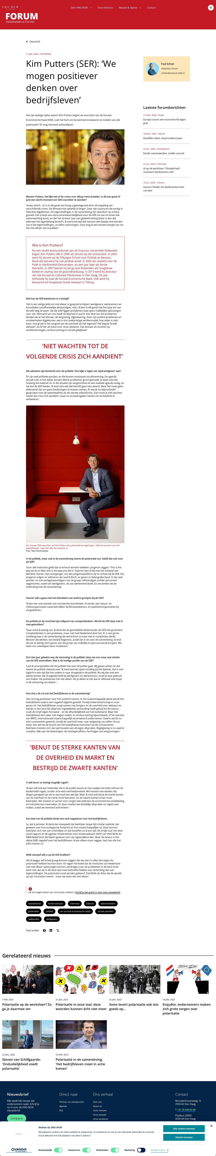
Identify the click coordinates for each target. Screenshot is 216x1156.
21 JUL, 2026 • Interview (154, 164)
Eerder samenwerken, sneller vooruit (163, 153)
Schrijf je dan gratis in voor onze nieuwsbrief (97, 892)
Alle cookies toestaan (184, 1128)
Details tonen (158, 1150)
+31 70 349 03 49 (186, 1109)
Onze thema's (105, 7)
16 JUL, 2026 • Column (154, 182)
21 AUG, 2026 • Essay (153, 115)
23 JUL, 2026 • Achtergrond (156, 148)
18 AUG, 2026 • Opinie (154, 133)
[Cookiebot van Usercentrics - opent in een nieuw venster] (19, 1150)
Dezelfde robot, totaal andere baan (162, 138)
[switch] (86, 1150)
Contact (151, 7)
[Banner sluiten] (211, 1126)
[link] (27, 991)
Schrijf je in (17, 1118)
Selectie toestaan (184, 1137)
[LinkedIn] (51, 930)
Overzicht (35, 41)
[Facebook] (44, 930)
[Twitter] (57, 930)
